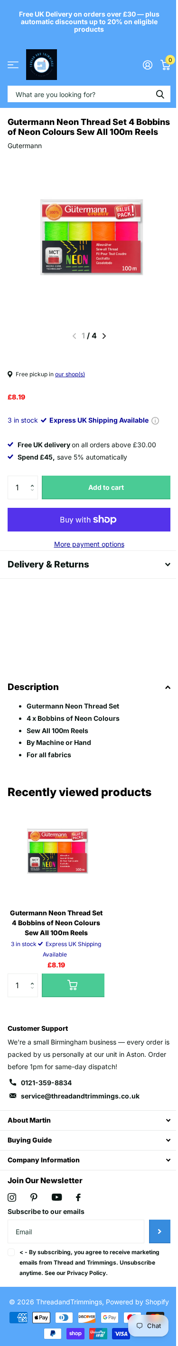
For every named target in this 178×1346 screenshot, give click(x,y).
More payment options (89, 544)
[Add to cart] (73, 995)
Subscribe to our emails (46, 1221)
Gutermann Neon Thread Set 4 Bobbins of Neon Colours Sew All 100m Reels (56, 932)
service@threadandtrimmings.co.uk (80, 1105)
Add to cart (106, 487)
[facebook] (78, 1207)
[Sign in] (147, 64)
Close (85, 1130)
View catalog (13, 65)
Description (33, 696)
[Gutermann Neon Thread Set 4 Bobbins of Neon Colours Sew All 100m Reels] (56, 862)
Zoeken (160, 94)
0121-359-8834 (46, 1093)
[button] (34, 479)
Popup (155, 420)
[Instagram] (12, 1207)
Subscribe (152, 1241)
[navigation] (104, 336)
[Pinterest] (33, 1207)
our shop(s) (70, 374)
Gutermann (25, 146)
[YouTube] (57, 1207)
